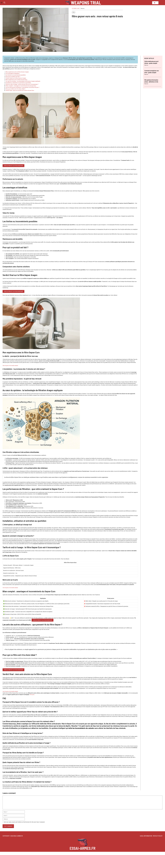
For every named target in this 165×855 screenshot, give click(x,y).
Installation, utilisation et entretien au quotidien (18, 82)
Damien (82, 8)
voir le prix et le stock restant (10, 587)
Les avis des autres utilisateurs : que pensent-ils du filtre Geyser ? (22, 87)
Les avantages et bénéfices (12, 73)
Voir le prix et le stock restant (13, 165)
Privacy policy (157, 836)
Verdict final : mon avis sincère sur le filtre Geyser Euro (20, 90)
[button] (4, 2)
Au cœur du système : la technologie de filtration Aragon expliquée (23, 81)
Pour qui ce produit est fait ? (13, 76)
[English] (155, 3)
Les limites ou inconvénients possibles (16, 75)
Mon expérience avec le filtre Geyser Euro (16, 79)
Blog (74, 12)
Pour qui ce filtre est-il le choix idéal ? (15, 89)
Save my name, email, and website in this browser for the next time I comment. (24, 822)
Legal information (146, 836)
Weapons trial (86, 2)
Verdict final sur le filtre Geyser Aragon (16, 78)
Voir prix (32, 694)
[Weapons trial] (67, 2)
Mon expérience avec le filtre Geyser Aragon (17, 72)
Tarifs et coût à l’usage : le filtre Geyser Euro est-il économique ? (22, 84)
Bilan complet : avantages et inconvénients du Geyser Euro (21, 85)
